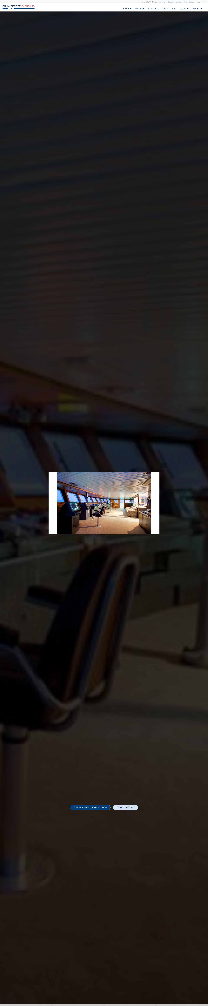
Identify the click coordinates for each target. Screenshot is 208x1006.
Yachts (126, 8)
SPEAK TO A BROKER (125, 807)
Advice (165, 8)
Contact (196, 8)
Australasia (200, 2)
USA (160, 2)
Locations (139, 8)
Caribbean (192, 2)
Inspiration (153, 8)
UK (165, 2)
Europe (170, 2)
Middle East (178, 2)
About (183, 8)
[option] (104, 503)
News (174, 8)
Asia (185, 2)
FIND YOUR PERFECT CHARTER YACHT (90, 807)
